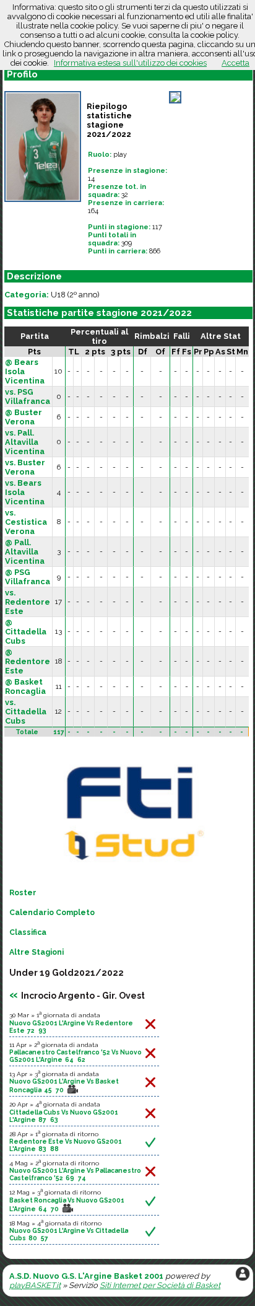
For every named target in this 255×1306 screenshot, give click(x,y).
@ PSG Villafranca (27, 577)
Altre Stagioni (36, 952)
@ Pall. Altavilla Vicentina (25, 552)
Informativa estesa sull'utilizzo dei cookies (130, 63)
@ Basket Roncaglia (25, 686)
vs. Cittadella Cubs (25, 711)
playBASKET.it (35, 1285)
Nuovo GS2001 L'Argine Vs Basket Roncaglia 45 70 (64, 1085)
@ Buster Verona (23, 417)
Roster (23, 892)
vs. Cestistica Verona (26, 522)
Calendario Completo (52, 912)
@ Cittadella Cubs (25, 632)
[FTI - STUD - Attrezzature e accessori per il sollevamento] (132, 867)
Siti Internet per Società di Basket (160, 1285)
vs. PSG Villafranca (27, 396)
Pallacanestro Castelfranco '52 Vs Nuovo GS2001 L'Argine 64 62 (75, 1055)
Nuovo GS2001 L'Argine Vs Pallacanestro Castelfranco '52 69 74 (75, 1174)
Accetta (235, 63)
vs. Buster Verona (25, 467)
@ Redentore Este (27, 661)
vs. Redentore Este (27, 602)
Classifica (27, 932)
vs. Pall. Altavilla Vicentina (25, 442)
